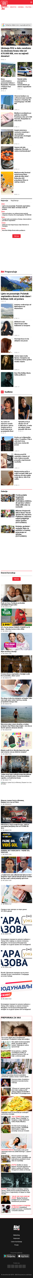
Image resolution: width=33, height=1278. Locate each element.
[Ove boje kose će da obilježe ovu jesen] (7, 345)
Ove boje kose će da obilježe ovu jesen (21, 340)
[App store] (23, 1256)
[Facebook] (9, 1266)
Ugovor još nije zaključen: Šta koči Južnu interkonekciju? (22, 149)
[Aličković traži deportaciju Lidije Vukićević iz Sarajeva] (7, 328)
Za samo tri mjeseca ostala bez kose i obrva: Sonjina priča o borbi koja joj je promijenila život (7, 426)
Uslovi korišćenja (16, 1241)
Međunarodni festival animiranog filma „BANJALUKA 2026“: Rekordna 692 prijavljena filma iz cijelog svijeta (22, 177)
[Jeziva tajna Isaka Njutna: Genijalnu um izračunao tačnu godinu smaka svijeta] (7, 362)
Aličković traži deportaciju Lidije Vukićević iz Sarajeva (15, 225)
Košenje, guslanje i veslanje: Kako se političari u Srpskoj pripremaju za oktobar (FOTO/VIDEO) (23, 531)
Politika (28, 7)
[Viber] (24, 1266)
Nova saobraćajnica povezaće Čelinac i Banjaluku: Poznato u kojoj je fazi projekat (8, 83)
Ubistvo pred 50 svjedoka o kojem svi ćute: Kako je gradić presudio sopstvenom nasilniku (22, 458)
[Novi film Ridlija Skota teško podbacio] (7, 379)
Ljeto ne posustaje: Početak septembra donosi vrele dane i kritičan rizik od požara (16, 207)
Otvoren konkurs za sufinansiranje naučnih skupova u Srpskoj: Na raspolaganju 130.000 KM (22, 99)
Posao (16, 1245)
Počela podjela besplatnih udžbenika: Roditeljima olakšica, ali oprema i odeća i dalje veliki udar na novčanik (24, 501)
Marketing (16, 1235)
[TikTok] (16, 1266)
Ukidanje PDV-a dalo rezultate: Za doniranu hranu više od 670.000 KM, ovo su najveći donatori (16, 52)
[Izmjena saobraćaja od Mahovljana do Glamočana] (7, 311)
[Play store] (9, 1256)
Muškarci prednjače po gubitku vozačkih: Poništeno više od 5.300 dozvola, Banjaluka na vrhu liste (23, 117)
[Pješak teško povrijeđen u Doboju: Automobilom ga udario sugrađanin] (24, 69)
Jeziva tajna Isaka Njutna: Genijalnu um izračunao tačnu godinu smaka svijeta (23, 358)
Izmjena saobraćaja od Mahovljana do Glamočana (22, 306)
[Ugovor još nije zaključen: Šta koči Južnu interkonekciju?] (7, 158)
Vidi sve (16, 236)
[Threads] (12, 1266)
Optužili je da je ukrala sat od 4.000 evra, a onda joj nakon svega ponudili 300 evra (25, 425)
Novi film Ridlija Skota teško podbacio (13, 230)
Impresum (16, 1238)
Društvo (13, 7)
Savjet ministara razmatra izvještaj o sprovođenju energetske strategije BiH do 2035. (22, 134)
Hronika (21, 7)
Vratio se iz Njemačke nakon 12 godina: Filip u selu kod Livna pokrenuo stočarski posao (23, 441)
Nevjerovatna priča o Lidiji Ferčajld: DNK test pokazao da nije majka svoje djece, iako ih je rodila (23, 475)
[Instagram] (20, 1266)
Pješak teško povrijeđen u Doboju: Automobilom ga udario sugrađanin (16, 219)
